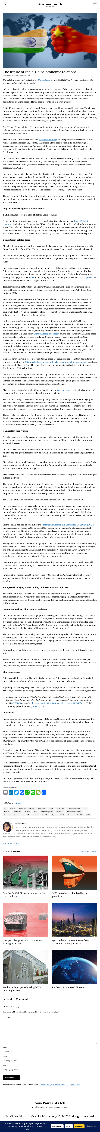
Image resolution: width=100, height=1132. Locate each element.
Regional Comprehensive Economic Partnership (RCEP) (68, 524)
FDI (85, 809)
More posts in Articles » (89, 852)
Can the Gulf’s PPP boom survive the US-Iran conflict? (24, 895)
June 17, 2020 (39, 706)
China (51, 809)
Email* (5, 1057)
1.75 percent (87, 277)
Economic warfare (74, 809)
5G (5, 809)
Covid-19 (60, 809)
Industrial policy (46, 812)
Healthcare (17, 812)
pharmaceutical (63, 390)
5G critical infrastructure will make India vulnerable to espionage (56, 361)
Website (5, 1066)
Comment (6, 1017)
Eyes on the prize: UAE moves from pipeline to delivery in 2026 (70, 942)
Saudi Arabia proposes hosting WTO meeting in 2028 (22, 989)
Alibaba (12, 809)
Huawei (27, 812)
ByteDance (42, 809)
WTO (88, 815)
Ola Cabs (45, 815)
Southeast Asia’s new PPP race (68, 987)
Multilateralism (32, 815)
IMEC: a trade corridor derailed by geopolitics (69, 895)
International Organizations (14, 815)
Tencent (70, 815)
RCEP (62, 815)
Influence (59, 812)
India (35, 812)
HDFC (32, 277)
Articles (17, 802)
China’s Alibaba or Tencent (46, 333)
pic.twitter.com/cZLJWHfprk (70, 703)
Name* (5, 1048)
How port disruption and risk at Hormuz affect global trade (24, 942)
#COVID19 (16, 703)
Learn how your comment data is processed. (60, 1084)
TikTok (79, 815)
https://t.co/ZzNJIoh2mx (44, 703)
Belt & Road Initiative (26, 809)
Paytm (54, 815)
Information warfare (74, 812)
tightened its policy (48, 139)
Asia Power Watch (50, 4)
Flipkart (6, 812)
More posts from (11, 842)
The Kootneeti (44, 79)
